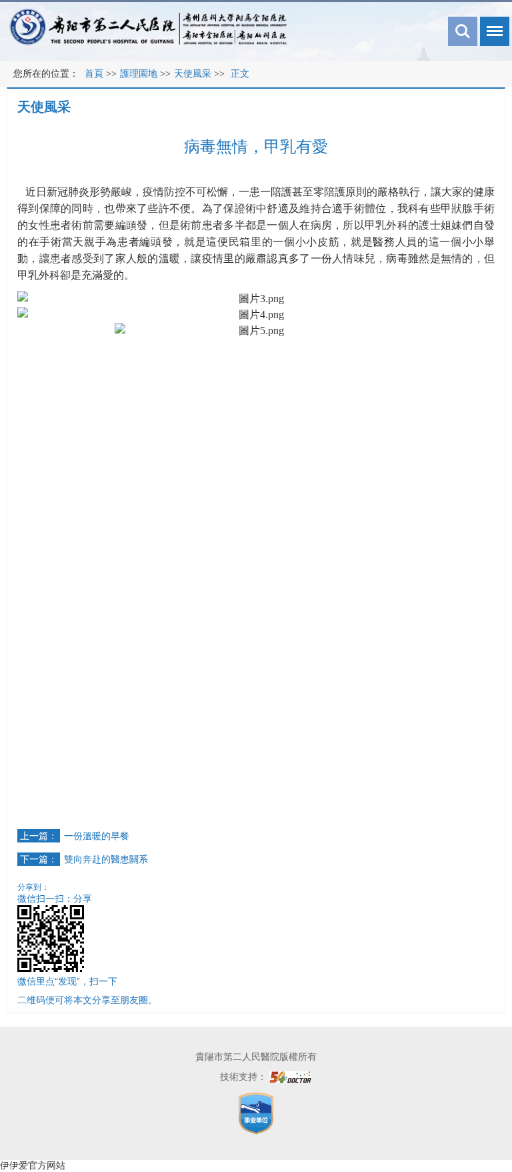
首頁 (94, 74)
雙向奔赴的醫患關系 (106, 859)
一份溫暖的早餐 (96, 835)
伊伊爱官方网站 (32, 1165)
